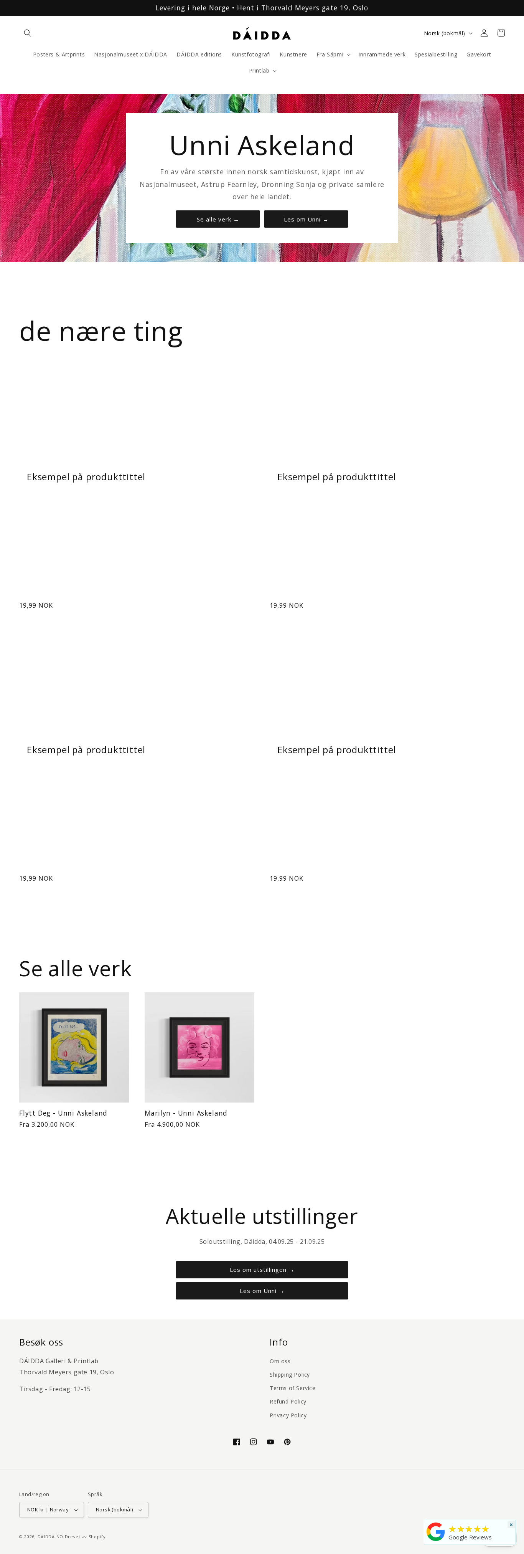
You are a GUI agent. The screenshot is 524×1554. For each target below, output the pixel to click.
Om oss (280, 1361)
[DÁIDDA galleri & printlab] (436, 1541)
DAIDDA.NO (50, 1536)
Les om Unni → (306, 219)
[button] (27, 33)
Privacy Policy (288, 1415)
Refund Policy (288, 1401)
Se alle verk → (218, 219)
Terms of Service (293, 1388)
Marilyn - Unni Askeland (186, 1113)
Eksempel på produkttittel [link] (86, 477)
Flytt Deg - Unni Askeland (63, 1113)
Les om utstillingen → (262, 1269)
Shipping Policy (290, 1374)
